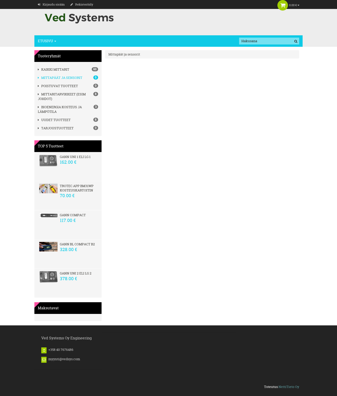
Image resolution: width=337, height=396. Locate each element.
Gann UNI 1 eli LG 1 (75, 157)
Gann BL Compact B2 (77, 244)
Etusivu (46, 41)
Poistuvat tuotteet (59, 86)
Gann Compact (73, 215)
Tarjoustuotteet (57, 128)
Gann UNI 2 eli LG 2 (75, 273)
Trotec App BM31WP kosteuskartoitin (77, 188)
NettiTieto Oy (289, 387)
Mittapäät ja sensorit (61, 77)
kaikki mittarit (55, 69)
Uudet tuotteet (56, 120)
